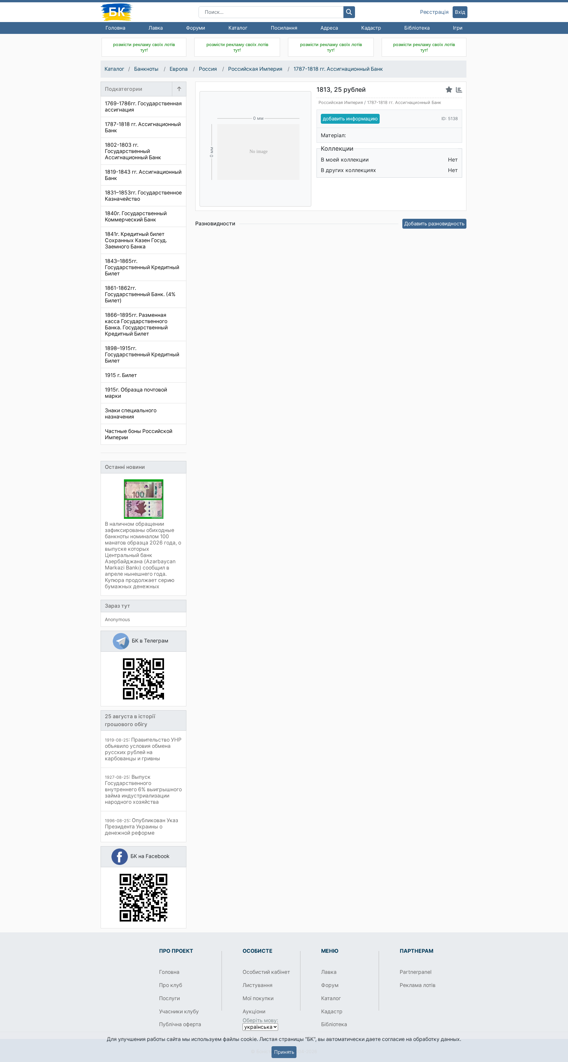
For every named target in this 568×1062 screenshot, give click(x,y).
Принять (284, 1052)
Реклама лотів (418, 985)
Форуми (195, 28)
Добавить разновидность (434, 223)
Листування (257, 985)
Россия (208, 69)
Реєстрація (434, 12)
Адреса (329, 28)
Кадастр (371, 28)
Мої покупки (258, 998)
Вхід (460, 12)
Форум (330, 985)
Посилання (284, 28)
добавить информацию (350, 118)
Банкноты (147, 69)
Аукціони (254, 1011)
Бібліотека (417, 28)
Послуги (169, 998)
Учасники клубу (179, 1011)
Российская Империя (256, 69)
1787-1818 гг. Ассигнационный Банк (338, 69)
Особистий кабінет (266, 972)
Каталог (238, 28)
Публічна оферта (180, 1024)
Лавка (156, 28)
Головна (115, 28)
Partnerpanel (416, 972)
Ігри (457, 28)
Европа (179, 69)
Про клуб (170, 985)
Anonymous (117, 619)
